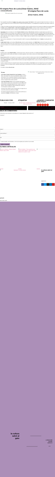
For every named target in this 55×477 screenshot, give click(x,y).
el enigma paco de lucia (30, 102)
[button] (28, 7)
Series (45, 1)
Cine (29, 1)
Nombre (1, 129)
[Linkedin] (50, 184)
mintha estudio (4, 200)
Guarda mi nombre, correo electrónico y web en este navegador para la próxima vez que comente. (17, 141)
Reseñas (9, 10)
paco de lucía (29, 104)
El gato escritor (51, 1)
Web (1, 137)
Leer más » (1, 168)
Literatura (39, 1)
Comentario (2, 115)
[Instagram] (48, 184)
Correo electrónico (3, 133)
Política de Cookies (4, 195)
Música (34, 1)
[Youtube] (53, 184)
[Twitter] (45, 184)
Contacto (44, 178)
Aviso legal (3, 190)
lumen (24, 104)
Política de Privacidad (5, 192)
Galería (43, 175)
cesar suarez (22, 102)
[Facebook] (42, 184)
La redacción (44, 173)
